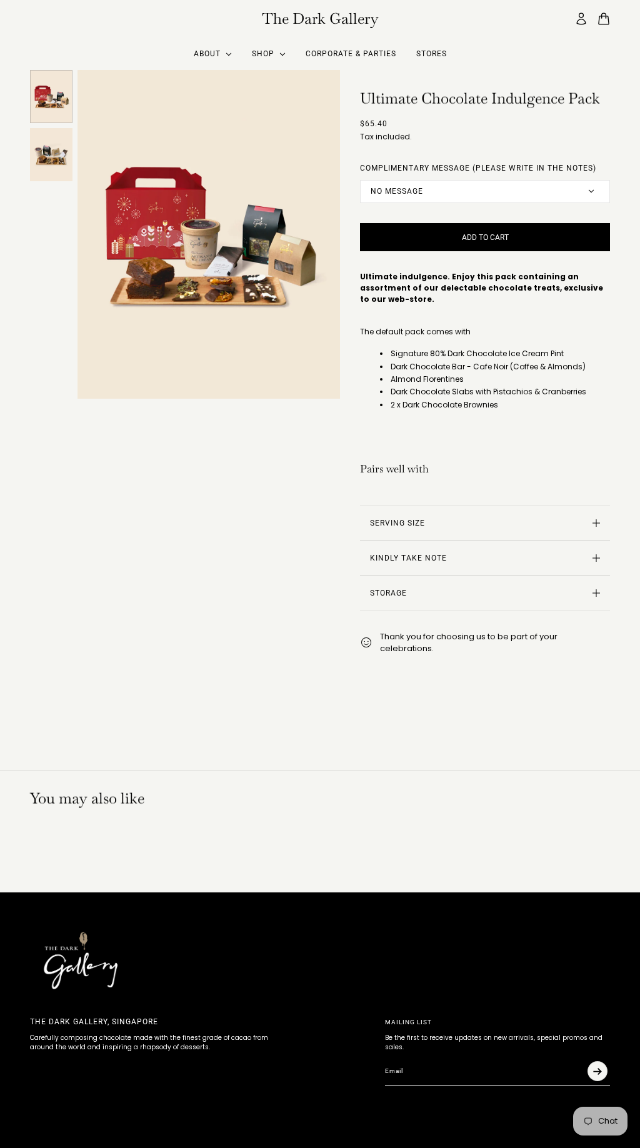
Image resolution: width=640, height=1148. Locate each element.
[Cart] (604, 18)
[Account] (581, 18)
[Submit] (598, 1071)
